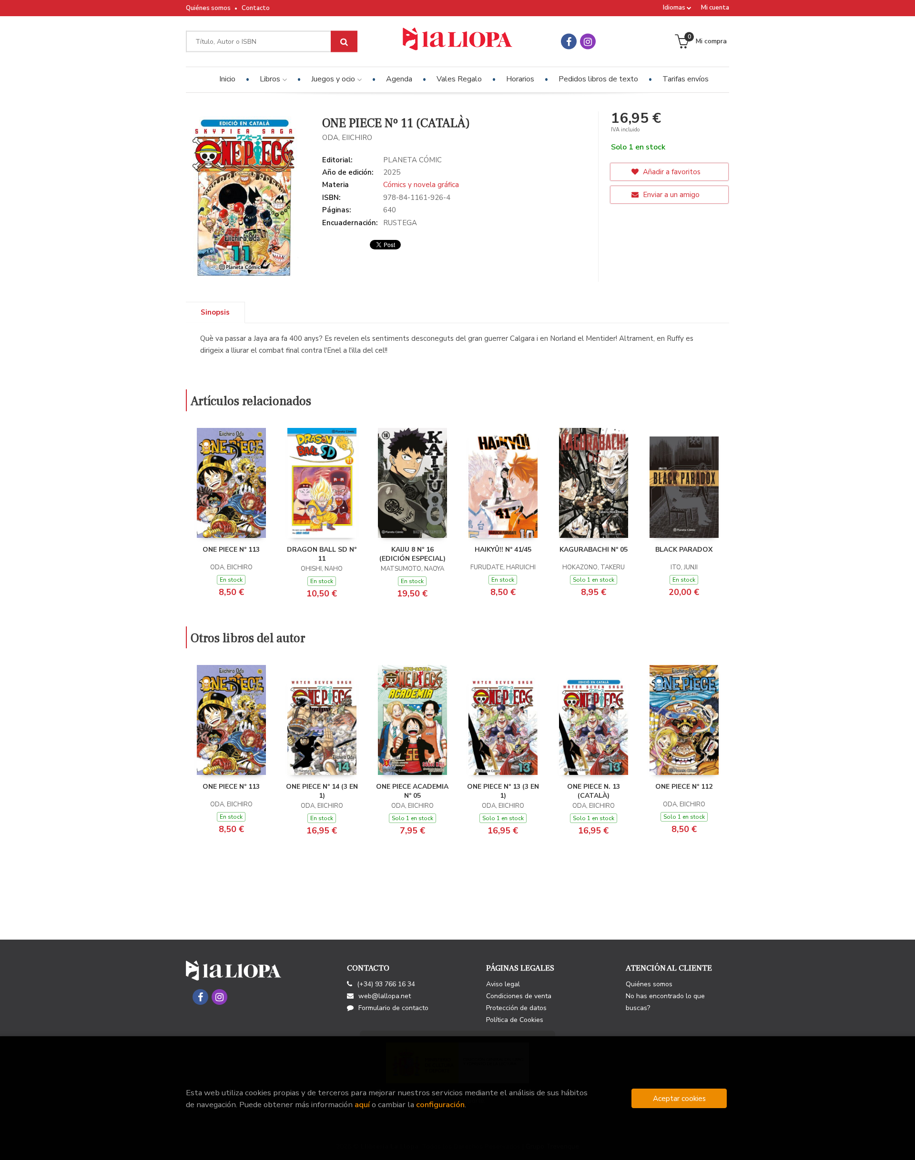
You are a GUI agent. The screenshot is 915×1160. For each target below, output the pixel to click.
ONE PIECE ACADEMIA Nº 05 (412, 791)
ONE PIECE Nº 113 (231, 549)
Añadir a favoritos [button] (671, 172)
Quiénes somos (208, 8)
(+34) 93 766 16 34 (386, 984)
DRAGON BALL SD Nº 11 (321, 554)
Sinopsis (215, 312)
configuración (440, 1104)
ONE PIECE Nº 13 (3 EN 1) (503, 791)
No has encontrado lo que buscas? (665, 1001)
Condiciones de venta (518, 996)
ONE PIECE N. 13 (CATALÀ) (593, 791)
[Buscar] (344, 41)
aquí (362, 1104)
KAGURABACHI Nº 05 (593, 549)
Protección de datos (516, 1007)
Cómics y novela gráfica (421, 184)
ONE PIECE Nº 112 (683, 786)
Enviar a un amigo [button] (670, 194)
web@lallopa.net (384, 996)
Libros (271, 79)
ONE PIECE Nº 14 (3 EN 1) (322, 791)
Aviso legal (503, 984)
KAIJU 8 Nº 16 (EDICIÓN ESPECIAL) (412, 554)
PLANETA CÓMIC (412, 160)
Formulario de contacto (393, 1007)
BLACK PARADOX (683, 549)
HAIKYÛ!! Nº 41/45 (503, 549)
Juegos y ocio (334, 79)
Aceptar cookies (679, 1098)
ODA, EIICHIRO (347, 137)
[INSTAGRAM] (588, 42)
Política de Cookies (514, 1019)
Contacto (256, 8)
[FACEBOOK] (569, 42)
